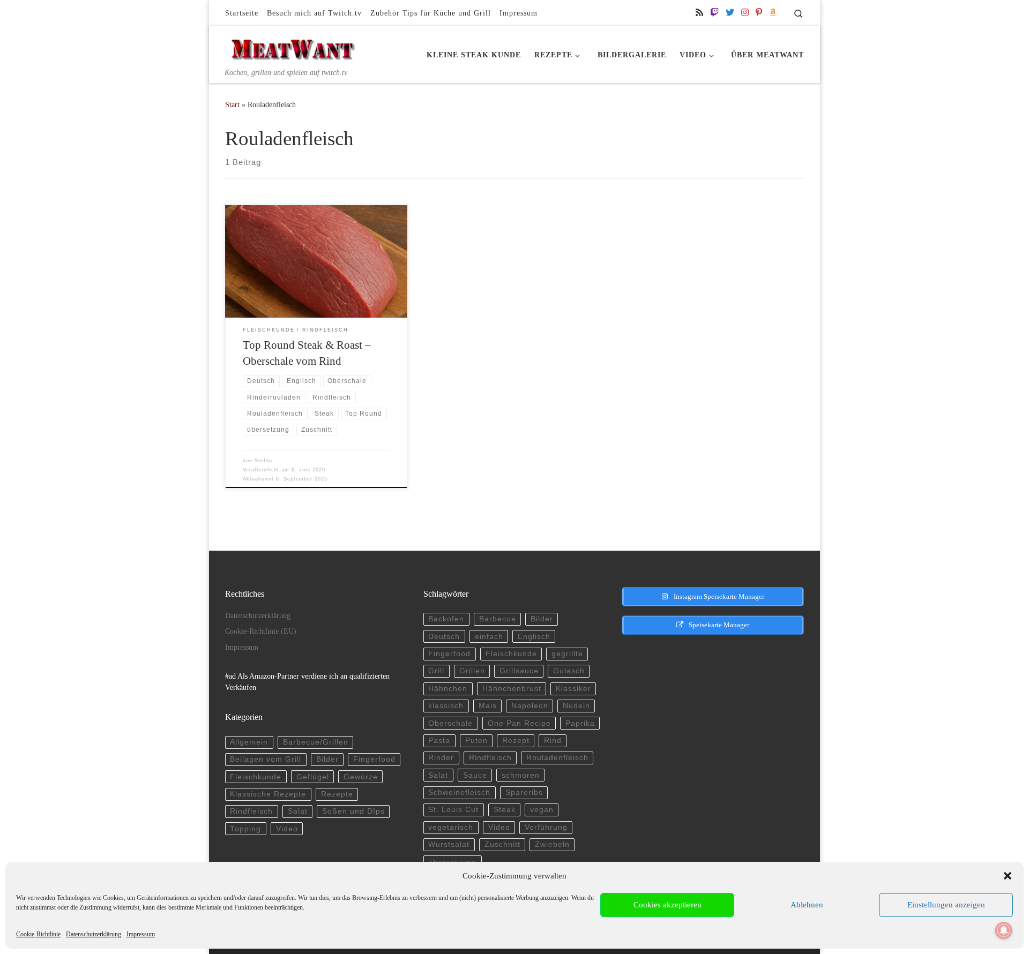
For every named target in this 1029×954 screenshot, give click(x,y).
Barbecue (497, 619)
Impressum (140, 934)
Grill (436, 671)
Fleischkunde (255, 777)
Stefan (263, 460)
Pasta (439, 741)
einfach (489, 637)
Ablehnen (807, 904)
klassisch (446, 706)
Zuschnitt (502, 844)
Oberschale (450, 723)
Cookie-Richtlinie (38, 934)
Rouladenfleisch (557, 758)
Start (232, 104)
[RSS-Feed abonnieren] (699, 12)
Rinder (441, 758)
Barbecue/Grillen (315, 742)
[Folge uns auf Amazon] (773, 12)
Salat (298, 811)
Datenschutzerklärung (93, 934)
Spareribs (524, 792)
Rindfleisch (251, 811)
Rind (553, 741)
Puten (476, 741)
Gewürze (361, 777)
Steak (505, 810)
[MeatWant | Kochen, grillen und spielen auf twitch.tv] (292, 46)
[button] (1007, 875)
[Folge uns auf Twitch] (714, 12)
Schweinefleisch (459, 792)
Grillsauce (519, 671)
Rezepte (337, 794)
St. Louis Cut (453, 810)
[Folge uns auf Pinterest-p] (759, 12)
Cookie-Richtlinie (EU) (260, 631)
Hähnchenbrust (511, 689)
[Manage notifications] (1003, 930)
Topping (245, 829)
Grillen (472, 671)
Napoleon (529, 706)
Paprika (580, 723)
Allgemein (249, 742)
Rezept (516, 741)
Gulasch (569, 671)
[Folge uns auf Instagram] (745, 12)
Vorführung (546, 827)
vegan (542, 810)
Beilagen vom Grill (265, 759)
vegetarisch (450, 827)
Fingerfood (374, 759)
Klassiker (573, 689)
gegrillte (567, 654)
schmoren (521, 775)
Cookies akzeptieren (667, 904)
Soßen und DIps (353, 811)
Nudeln (576, 706)
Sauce (475, 775)
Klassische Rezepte (268, 794)
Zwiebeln (552, 844)
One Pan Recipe (519, 723)
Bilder (327, 759)
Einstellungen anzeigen (946, 904)
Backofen (446, 619)
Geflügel (312, 777)
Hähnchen (447, 689)
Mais (488, 706)
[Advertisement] (704, 720)
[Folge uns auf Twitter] (730, 12)
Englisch (534, 637)
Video (287, 829)
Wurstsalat (448, 844)
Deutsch (444, 637)
